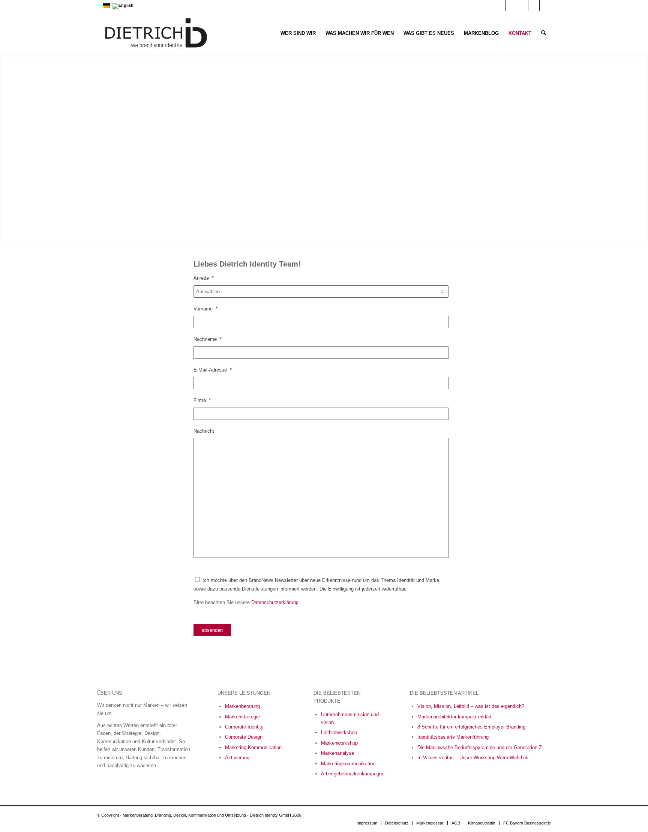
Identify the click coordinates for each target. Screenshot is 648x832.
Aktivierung (237, 757)
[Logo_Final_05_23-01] (156, 33)
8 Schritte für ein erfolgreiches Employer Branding (471, 727)
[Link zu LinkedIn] (511, 5)
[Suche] (543, 33)
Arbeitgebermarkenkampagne (352, 774)
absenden (212, 630)
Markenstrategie (242, 717)
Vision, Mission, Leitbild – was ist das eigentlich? (470, 706)
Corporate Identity (244, 727)
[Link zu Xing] (533, 5)
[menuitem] (298, 33)
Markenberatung (242, 706)
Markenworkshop (339, 743)
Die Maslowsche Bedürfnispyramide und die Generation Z (479, 747)
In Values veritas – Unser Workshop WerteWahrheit (473, 757)
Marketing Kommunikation (253, 747)
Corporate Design (243, 737)
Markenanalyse (337, 753)
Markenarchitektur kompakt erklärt (454, 717)
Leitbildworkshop (339, 732)
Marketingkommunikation (348, 763)
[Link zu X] (545, 5)
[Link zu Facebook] (522, 5)
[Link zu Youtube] (500, 5)
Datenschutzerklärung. (275, 602)
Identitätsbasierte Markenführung (453, 737)
